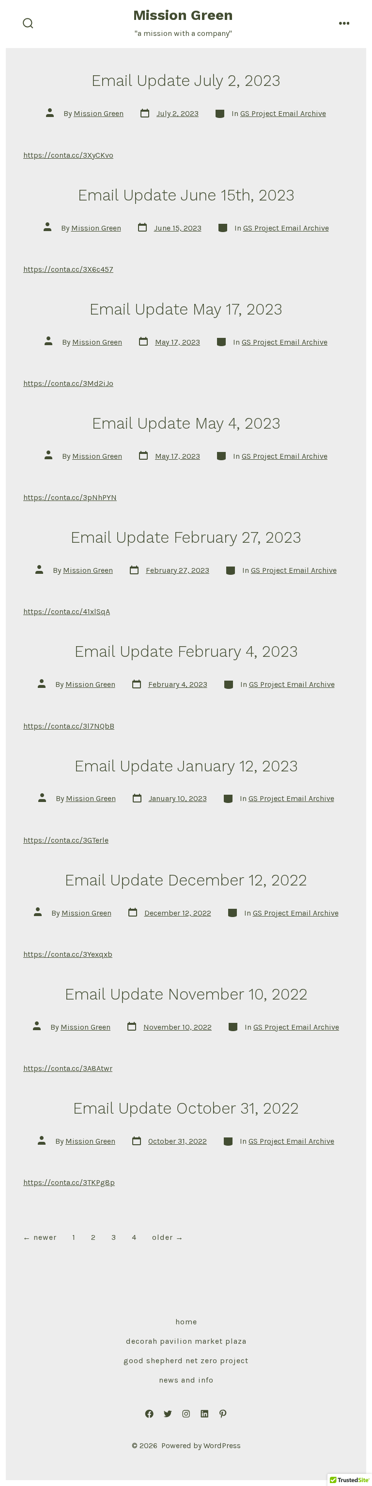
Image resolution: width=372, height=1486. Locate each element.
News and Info (186, 1380)
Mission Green (99, 113)
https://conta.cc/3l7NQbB (68, 726)
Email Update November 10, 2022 (186, 994)
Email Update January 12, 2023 (186, 766)
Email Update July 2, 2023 (186, 80)
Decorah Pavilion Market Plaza (186, 1341)
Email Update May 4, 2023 (186, 423)
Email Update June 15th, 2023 (186, 195)
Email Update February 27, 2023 (186, 537)
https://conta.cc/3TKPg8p (69, 1182)
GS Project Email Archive (283, 113)
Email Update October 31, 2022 (186, 1108)
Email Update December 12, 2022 (186, 880)
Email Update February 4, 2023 (186, 651)
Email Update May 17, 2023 (186, 309)
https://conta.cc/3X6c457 (68, 269)
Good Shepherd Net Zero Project (186, 1360)
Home (186, 1321)
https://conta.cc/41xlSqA (66, 611)
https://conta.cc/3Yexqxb (67, 954)
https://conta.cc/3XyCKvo (68, 155)
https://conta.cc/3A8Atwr (67, 1068)
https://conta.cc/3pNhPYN (70, 497)
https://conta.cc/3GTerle (65, 840)
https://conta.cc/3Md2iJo (68, 383)
